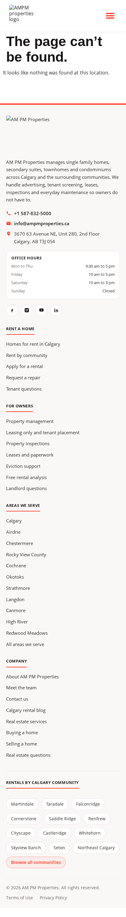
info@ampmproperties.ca (41, 223)
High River (17, 622)
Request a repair (23, 377)
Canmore (15, 610)
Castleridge (54, 833)
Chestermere (19, 543)
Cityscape (21, 833)
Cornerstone (23, 818)
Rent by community (26, 355)
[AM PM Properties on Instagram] (26, 310)
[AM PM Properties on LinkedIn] (56, 310)
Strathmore (18, 588)
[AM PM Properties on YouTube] (41, 310)
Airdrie (13, 532)
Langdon (15, 599)
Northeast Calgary (96, 847)
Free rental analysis (26, 477)
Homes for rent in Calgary (33, 344)
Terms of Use (19, 898)
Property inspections (28, 443)
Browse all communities (36, 862)
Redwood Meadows (27, 633)
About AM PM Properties (32, 676)
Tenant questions (24, 389)
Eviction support (23, 466)
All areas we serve (25, 644)
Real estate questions (28, 755)
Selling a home (21, 744)
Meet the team (21, 687)
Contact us (17, 699)
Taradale (55, 804)
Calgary (14, 521)
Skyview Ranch (26, 847)
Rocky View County (26, 554)
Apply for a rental (24, 366)
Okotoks (15, 577)
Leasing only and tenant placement (43, 432)
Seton (59, 847)
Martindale (22, 804)
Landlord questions (26, 488)
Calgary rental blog (26, 710)
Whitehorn (90, 833)
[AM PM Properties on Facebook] (12, 310)
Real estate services (26, 721)
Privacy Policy (53, 898)
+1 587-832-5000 (32, 213)
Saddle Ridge (62, 818)
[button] (110, 15)
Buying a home (22, 732)
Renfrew (97, 818)
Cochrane (16, 565)
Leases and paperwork (30, 455)
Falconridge (88, 804)
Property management (30, 421)
